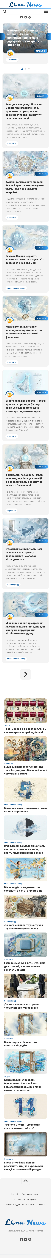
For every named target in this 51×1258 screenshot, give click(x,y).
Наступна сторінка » (25, 674)
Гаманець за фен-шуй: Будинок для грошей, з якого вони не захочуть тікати (24, 966)
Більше (40, 51)
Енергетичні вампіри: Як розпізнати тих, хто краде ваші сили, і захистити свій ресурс (24, 1166)
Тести (7, 725)
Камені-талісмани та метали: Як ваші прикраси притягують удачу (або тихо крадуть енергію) (21, 27)
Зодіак (7, 1076)
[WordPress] (26, 17)
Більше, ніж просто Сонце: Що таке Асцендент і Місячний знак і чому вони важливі (25, 770)
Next (48, 36)
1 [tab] (22, 69)
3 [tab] (29, 69)
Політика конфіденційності (25, 1199)
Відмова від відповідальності (20, 1204)
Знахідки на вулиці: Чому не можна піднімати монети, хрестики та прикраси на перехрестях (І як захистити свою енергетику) (23, 111)
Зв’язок (41, 1204)
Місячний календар (16, 288)
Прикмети (12, 60)
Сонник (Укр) (13, 585)
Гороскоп (11, 510)
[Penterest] (30, 17)
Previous (2, 36)
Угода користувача (31, 1194)
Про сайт (14, 1194)
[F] (21, 17)
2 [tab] (25, 69)
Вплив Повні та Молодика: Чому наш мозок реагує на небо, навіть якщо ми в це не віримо (24, 849)
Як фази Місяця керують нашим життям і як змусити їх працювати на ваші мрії (24, 259)
